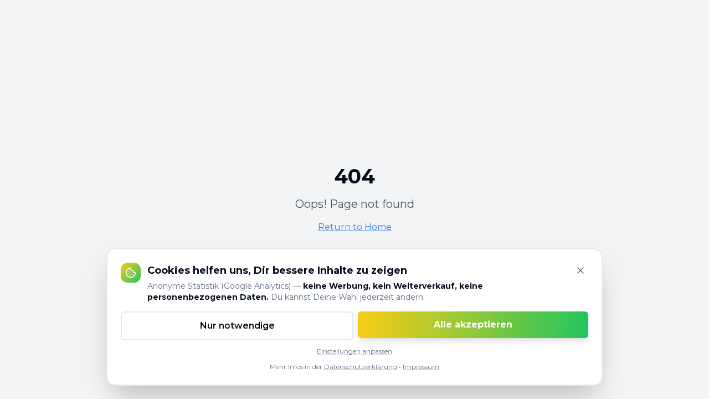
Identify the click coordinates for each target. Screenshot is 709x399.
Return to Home (355, 227)
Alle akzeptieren (473, 324)
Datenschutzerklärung (360, 366)
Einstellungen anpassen (354, 351)
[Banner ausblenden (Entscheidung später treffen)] (580, 270)
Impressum (421, 366)
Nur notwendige (237, 325)
